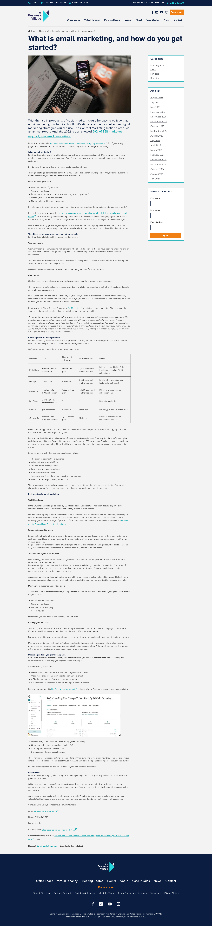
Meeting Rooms (112, 19)
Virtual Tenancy (92, 19)
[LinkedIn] (156, 12)
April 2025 (155, 145)
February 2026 (157, 112)
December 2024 (158, 159)
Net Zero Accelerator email (63, 689)
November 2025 (158, 121)
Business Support (62, 893)
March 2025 (156, 150)
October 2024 (157, 169)
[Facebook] (152, 12)
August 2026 (156, 97)
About (139, 19)
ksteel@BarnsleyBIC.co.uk (45, 811)
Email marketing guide (47, 846)
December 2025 (158, 116)
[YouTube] (161, 12)
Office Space (73, 19)
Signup (166, 235)
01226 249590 (175, 2)
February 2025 (157, 154)
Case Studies (152, 19)
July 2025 (155, 140)
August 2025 (156, 135)
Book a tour (177, 12)
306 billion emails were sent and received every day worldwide (77, 143)
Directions (55, 3)
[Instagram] (166, 12)
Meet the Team (106, 893)
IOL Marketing (73, 308)
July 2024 (155, 178)
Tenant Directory (80, 3)
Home (34, 31)
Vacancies (155, 893)
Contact (178, 19)
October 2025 (157, 126)
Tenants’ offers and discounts (132, 893)
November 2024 (158, 164)
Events (128, 19)
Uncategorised (157, 65)
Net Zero (154, 73)
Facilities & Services (85, 893)
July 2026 (155, 102)
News (166, 19)
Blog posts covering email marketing (58, 830)
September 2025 (158, 131)
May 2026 (155, 107)
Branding (154, 78)
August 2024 (156, 173)
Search (35, 3)
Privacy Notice (171, 893)
